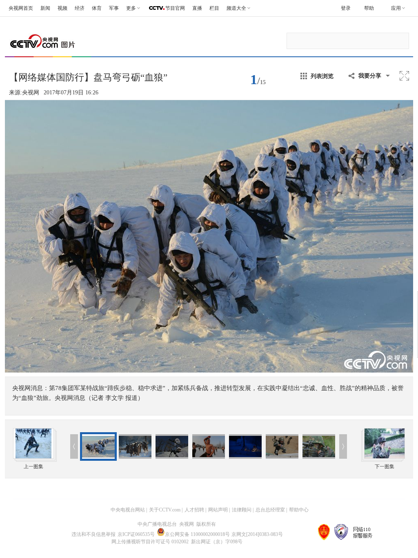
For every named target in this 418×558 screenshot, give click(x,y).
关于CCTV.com (164, 510)
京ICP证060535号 (136, 534)
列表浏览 (322, 76)
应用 (396, 8)
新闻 (45, 8)
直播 (197, 8)
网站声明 (218, 510)
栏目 (214, 8)
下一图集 (384, 466)
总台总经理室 (270, 510)
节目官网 (175, 8)
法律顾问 (241, 510)
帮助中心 (299, 510)
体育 (97, 8)
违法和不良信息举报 (93, 534)
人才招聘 (194, 510)
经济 (79, 8)
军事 (114, 8)
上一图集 (33, 466)
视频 (62, 8)
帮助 (369, 8)
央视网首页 (21, 8)
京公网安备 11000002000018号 (197, 534)
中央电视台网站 (128, 510)
